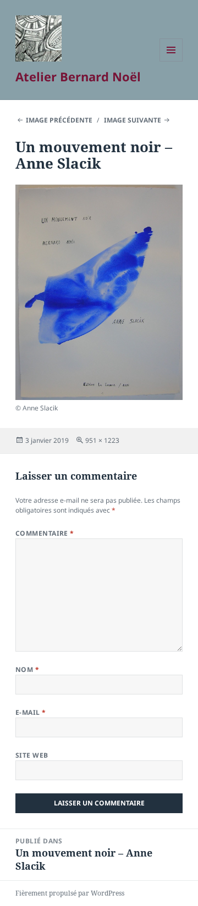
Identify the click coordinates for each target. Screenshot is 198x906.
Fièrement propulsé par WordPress (69, 893)
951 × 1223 (102, 440)
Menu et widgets (171, 61)
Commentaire (44, 533)
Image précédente (59, 120)
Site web (31, 755)
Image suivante (132, 120)
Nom (27, 669)
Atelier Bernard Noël (78, 76)
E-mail (30, 712)
